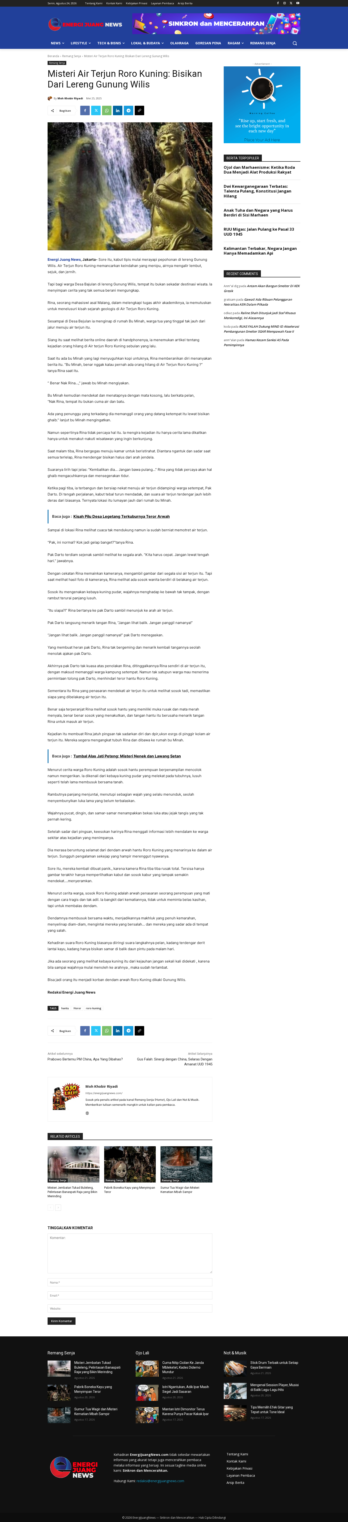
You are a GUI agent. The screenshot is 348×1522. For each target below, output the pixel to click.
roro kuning (93, 1008)
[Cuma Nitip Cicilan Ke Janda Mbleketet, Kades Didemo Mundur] (147, 1369)
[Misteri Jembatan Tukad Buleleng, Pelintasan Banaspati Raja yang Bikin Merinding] (73, 1164)
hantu (65, 1008)
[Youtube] (297, 3)
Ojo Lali (142, 1352)
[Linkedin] (117, 110)
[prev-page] (51, 1208)
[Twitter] (291, 3)
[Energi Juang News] (85, 24)
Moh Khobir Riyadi (70, 98)
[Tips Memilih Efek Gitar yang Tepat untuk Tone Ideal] (235, 1413)
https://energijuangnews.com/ (103, 1093)
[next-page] (58, 1208)
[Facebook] (278, 3)
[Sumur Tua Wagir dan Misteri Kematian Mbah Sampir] (186, 1164)
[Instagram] (284, 3)
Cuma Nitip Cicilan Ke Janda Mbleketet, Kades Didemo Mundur (183, 1367)
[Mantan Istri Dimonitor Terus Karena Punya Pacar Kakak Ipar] (147, 1415)
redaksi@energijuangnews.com (160, 1481)
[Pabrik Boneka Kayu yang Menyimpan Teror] (130, 1164)
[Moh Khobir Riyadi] (51, 98)
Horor (77, 1008)
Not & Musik (235, 1352)
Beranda (53, 56)
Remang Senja (71, 56)
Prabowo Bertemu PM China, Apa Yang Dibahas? (85, 1059)
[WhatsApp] (107, 110)
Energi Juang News (64, 259)
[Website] (87, 1112)
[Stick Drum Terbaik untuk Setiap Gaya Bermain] (235, 1369)
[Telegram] (128, 110)
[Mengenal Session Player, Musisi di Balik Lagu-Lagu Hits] (235, 1391)
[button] (294, 43)
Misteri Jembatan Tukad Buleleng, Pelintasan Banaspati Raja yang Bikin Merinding (72, 1192)
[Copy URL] (139, 110)
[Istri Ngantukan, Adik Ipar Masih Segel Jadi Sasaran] (147, 1393)
